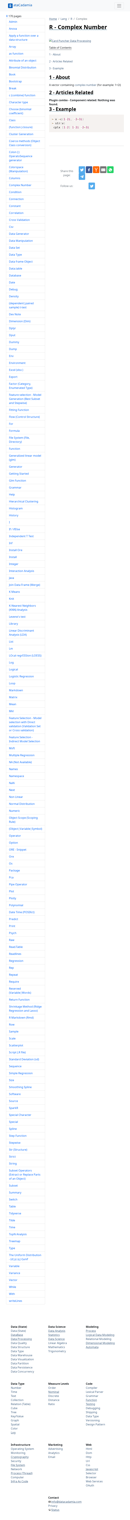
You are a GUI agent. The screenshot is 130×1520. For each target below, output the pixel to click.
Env (11, 356)
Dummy (14, 342)
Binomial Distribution (22, 67)
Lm (11, 648)
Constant (15, 206)
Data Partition (20, 1363)
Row (12, 1024)
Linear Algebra (57, 1343)
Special (13, 1122)
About (57, 54)
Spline (13, 1129)
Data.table (15, 268)
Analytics (54, 1453)
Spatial (15, 1424)
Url (88, 1461)
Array (12, 46)
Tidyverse (15, 1213)
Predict (13, 919)
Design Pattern (95, 1424)
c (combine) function (22, 95)
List (11, 641)
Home (53, 19)
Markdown (16, 690)
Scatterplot (16, 1045)
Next (12, 790)
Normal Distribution (22, 804)
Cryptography (20, 1457)
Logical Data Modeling (100, 1335)
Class (12, 120)
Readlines (15, 954)
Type (12, 1248)
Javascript (92, 1469)
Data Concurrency (22, 1371)
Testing (90, 1404)
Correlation (16, 213)
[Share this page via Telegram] (82, 176)
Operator (15, 836)
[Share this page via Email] (103, 169)
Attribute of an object (22, 60)
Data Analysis (56, 1331)
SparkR (13, 1108)
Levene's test (17, 617)
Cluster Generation (21, 134)
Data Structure (20, 1347)
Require (14, 981)
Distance (53, 1400)
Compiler (92, 1388)
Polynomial (16, 905)
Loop (12, 683)
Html (89, 1449)
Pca (11, 877)
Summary (15, 1192)
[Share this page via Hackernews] (96, 169)
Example (58, 68)
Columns (14, 178)
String (13, 1163)
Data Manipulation (21, 241)
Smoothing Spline (20, 1087)
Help (12, 494)
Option (13, 843)
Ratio (51, 1404)
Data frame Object (21, 261)
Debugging (93, 1408)
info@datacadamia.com (66, 1502)
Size (11, 1080)
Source (13, 1101)
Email (51, 1457)
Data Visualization (22, 1359)
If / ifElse (14, 529)
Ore (11, 856)
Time (12, 1227)
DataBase (17, 1335)
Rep (11, 968)
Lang (64, 19)
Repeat (13, 975)
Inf (11, 543)
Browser (91, 1477)
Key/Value (17, 1416)
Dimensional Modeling (100, 1343)
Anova (13, 29)
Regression (16, 961)
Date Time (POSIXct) (22, 912)
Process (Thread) (21, 1473)
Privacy (52, 1506)
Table (12, 1206)
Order (52, 1388)
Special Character (20, 1115)
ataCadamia (22, 5)
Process (91, 1331)
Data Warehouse (21, 1355)
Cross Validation (19, 220)
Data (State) (18, 1331)
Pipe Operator (18, 884)
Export (13, 377)
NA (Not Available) (20, 762)
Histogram (16, 508)
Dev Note (15, 314)
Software (15, 1094)
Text (13, 1396)
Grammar (15, 487)
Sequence (15, 1066)
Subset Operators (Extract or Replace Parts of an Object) (24, 1174)
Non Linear (16, 797)
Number (16, 1388)
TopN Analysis (18, 1234)
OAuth (90, 1485)
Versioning (93, 1420)
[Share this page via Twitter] (82, 169)
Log (11, 662)
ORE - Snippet (17, 849)
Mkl (11, 711)
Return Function (19, 999)
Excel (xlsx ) (16, 370)
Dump (13, 349)
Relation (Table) (20, 1404)
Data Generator (19, 234)
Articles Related (63, 61)
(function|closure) (20, 127)
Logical (13, 669)
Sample (13, 1031)
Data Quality (19, 1343)
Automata (92, 1347)
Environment (17, 363)
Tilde (12, 1220)
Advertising (55, 1449)
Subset (13, 1185)
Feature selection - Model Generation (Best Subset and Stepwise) (25, 399)
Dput (12, 335)
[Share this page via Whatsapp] (110, 169)
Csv (11, 227)
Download (117, 117)
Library (13, 623)
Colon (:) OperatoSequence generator (20, 156)
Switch (13, 1199)
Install (13, 557)
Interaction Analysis (21, 571)
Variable (14, 1266)
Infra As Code (19, 1481)
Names (13, 769)
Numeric (14, 811)
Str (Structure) (18, 1149)
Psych (12, 933)
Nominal (53, 1392)
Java (11, 578)
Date (12, 282)
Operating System (22, 1449)
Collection (17, 1400)
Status (55, 1510)
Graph (15, 1420)
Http (89, 1457)
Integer (13, 564)
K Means (14, 592)
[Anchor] (72, 77)
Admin (13, 22)
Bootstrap (15, 81)
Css (88, 1465)
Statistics (54, 1335)
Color (14, 1428)
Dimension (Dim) (19, 321)
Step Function (18, 1136)
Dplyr (12, 328)
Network (16, 1469)
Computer (17, 1477)
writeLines (15, 1301)
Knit (11, 599)
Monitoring (18, 1453)
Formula (14, 431)
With (12, 1294)
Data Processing (21, 1339)
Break (12, 88)
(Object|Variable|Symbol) (25, 829)
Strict (12, 1156)
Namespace (16, 776)
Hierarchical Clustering (23, 501)
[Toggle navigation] (119, 5)
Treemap (14, 1241)
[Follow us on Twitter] (92, 186)
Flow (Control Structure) (24, 417)
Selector (91, 1473)
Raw (11, 940)
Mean (12, 704)
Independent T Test (21, 536)
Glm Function (17, 480)
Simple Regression (21, 1073)
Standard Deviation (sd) (24, 1059)
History (13, 515)
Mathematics (56, 1347)
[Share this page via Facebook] (89, 169)
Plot (11, 891)
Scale (12, 1038)
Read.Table (16, 947)
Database (15, 275)
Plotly (12, 898)
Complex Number (20, 185)
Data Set (14, 248)
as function (16, 53)
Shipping (91, 1412)
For (11, 424)
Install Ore (15, 550)
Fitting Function (19, 410)
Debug (13, 289)
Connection (16, 199)
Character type (18, 102)
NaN (12, 783)
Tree (13, 1412)
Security (16, 1461)
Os (11, 863)
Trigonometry (57, 1351)
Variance (14, 1273)
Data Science (56, 1339)
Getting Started (19, 473)
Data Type (15, 254)
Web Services (94, 1481)
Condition (15, 192)
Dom (89, 1453)
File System (18, 1465)
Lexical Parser (94, 1392)
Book (12, 74)
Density (14, 296)
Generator (15, 467)
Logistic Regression (21, 676)
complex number (85, 85)
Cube (14, 1408)
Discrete (53, 1396)
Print (12, 926)
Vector (13, 1280)
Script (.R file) (17, 1052)
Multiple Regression (22, 755)
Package (14, 870)
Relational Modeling (98, 1339)
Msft (12, 748)
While (12, 1287)
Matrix (13, 697)
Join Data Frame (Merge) (24, 585)
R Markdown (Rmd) (21, 1017)
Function (14, 449)
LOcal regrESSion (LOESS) (25, 655)
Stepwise (14, 1143)
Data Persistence (21, 1367)
